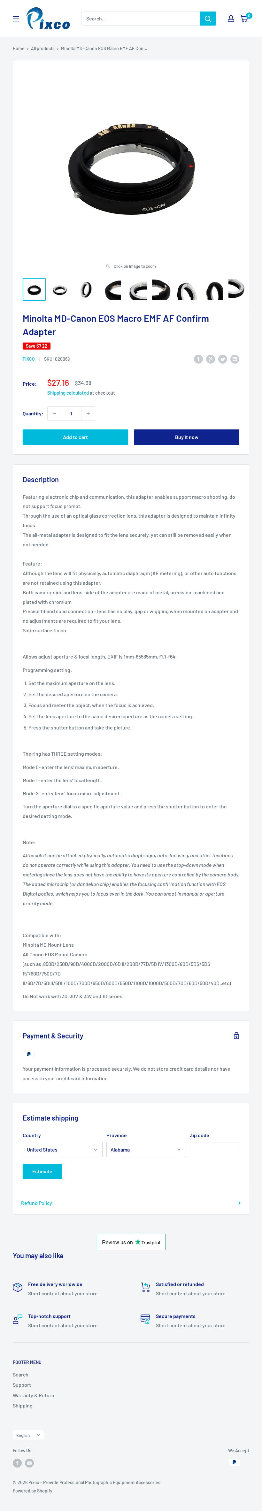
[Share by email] (234, 359)
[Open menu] (16, 18)
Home (19, 48)
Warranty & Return (33, 1395)
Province (116, 1135)
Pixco (29, 359)
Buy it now (186, 437)
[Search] (208, 19)
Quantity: (33, 413)
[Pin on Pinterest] (210, 359)
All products (43, 48)
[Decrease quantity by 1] (54, 413)
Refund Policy (36, 1203)
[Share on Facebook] (198, 359)
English (23, 1435)
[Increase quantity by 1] (88, 413)
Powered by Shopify (32, 1490)
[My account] (231, 18)
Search (20, 1374)
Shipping (23, 1405)
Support (22, 1385)
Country (32, 1135)
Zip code (199, 1135)
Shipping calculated (68, 393)
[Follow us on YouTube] (29, 1463)
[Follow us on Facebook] (17, 1463)
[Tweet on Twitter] (222, 359)
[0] (244, 18)
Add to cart (75, 437)
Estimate (42, 1171)
